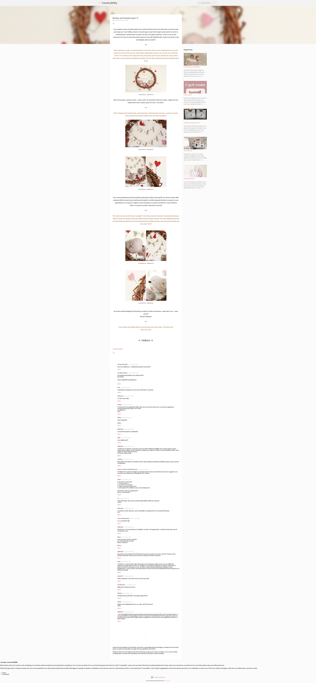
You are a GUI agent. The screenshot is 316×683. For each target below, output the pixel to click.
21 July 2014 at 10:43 (133, 373)
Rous (119, 537)
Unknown (120, 396)
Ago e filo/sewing (118, 349)
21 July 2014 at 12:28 (127, 417)
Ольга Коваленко (123, 518)
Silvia (119, 602)
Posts (4, 673)
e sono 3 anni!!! (188, 94)
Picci (119, 561)
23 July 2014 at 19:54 (127, 601)
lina (119, 387)
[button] (114, 23)
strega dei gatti (123, 364)
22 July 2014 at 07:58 (129, 527)
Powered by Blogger (159, 677)
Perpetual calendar (189, 178)
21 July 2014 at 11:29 (129, 396)
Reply (119, 369)
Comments (5, 674)
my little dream (122, 373)
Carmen (120, 459)
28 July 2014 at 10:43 (129, 611)
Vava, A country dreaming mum (127, 469)
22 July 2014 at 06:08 (135, 518)
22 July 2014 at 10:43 (126, 561)
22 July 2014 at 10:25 (129, 551)
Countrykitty (109, 2)
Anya (119, 479)
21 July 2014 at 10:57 (125, 387)
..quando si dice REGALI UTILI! (192, 122)
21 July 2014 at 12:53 (126, 437)
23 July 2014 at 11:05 (127, 593)
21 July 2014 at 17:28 (124, 498)
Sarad (119, 404)
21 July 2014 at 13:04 (129, 446)
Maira (119, 417)
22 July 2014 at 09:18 (126, 537)
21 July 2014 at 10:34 (133, 364)
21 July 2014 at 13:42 (128, 459)
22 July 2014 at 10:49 (129, 576)
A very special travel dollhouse (192, 67)
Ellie (119, 437)
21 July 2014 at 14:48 (126, 479)
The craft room (188, 150)
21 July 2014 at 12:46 (129, 429)
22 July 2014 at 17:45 (130, 584)
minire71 (120, 576)
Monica (120, 593)
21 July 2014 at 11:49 (127, 404)
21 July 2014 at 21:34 (129, 508)
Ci (118, 498)
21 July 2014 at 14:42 (143, 469)
